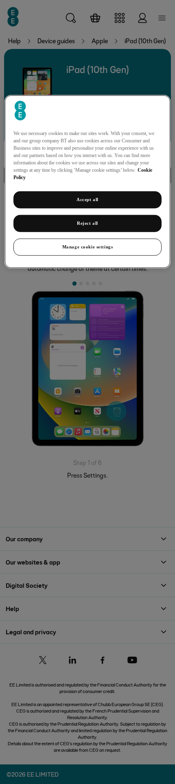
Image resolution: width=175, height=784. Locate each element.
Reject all (87, 223)
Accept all (87, 199)
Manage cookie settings (87, 246)
